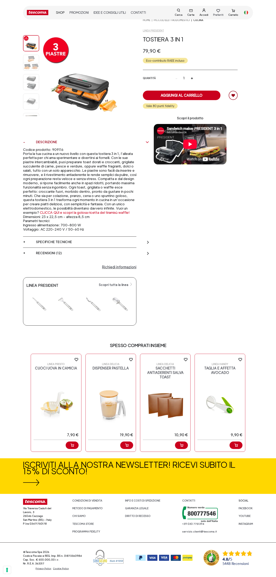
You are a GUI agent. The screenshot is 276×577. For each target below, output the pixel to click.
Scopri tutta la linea (114, 285)
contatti (138, 13)
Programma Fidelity (86, 531)
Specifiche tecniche (54, 242)
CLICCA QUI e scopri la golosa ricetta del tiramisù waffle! (85, 212)
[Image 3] (31, 101)
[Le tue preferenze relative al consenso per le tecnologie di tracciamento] (7, 570)
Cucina (198, 20)
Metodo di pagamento (87, 508)
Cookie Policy (61, 568)
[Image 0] (31, 43)
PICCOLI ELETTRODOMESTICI (172, 20)
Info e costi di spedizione (142, 500)
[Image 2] (31, 82)
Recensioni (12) (49, 253)
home (146, 20)
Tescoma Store (83, 523)
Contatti (188, 500)
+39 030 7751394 (193, 523)
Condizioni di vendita (87, 500)
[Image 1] (31, 63)
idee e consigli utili (110, 13)
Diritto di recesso (138, 516)
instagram (246, 523)
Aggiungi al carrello (181, 95)
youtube (245, 516)
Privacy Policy (43, 568)
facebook (246, 508)
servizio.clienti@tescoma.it (199, 531)
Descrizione (46, 142)
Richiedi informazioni (119, 267)
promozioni (79, 13)
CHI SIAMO (79, 516)
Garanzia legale (137, 508)
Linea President (153, 30)
